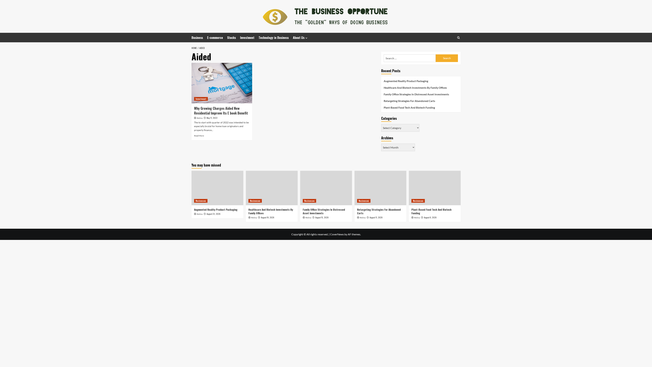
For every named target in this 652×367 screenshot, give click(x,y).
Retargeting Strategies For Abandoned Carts (409, 100)
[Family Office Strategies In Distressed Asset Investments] (326, 188)
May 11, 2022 (212, 117)
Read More (199, 135)
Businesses (201, 200)
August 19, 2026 (267, 217)
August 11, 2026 (376, 217)
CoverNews (337, 234)
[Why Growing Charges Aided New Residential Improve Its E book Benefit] (222, 83)
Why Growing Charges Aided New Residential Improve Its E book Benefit (221, 111)
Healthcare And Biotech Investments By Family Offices (415, 87)
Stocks (231, 37)
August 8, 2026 (430, 217)
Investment (247, 37)
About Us (298, 37)
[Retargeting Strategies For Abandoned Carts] (380, 188)
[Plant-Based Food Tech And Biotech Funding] (435, 188)
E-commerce (215, 37)
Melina (200, 118)
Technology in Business (274, 37)
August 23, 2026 (213, 213)
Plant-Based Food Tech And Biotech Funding (409, 107)
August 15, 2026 (322, 217)
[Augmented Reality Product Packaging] (217, 188)
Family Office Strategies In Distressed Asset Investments (416, 94)
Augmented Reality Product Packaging (406, 81)
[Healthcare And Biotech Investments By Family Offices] (272, 188)
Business (197, 37)
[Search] (458, 38)
